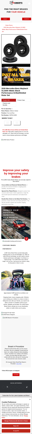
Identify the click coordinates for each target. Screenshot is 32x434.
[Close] (30, 399)
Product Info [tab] (6, 100)
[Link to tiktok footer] (27, 387)
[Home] (1, 25)
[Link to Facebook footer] (3, 387)
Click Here (18, 363)
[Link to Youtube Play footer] (11, 387)
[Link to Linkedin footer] (23, 387)
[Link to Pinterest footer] (15, 387)
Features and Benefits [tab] (6, 104)
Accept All (16, 430)
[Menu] (1, 3)
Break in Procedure (16, 346)
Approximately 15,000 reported (11, 293)
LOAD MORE (16, 374)
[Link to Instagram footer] (19, 387)
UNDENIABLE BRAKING (9, 245)
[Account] (29, 3)
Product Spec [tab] (21, 100)
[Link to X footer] (7, 387)
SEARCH (26, 19)
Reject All (16, 426)
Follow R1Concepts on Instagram (11, 370)
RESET (5, 19)
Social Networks (16, 383)
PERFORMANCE (7, 249)
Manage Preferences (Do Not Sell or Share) (16, 421)
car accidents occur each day (21, 293)
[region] (16, 415)
